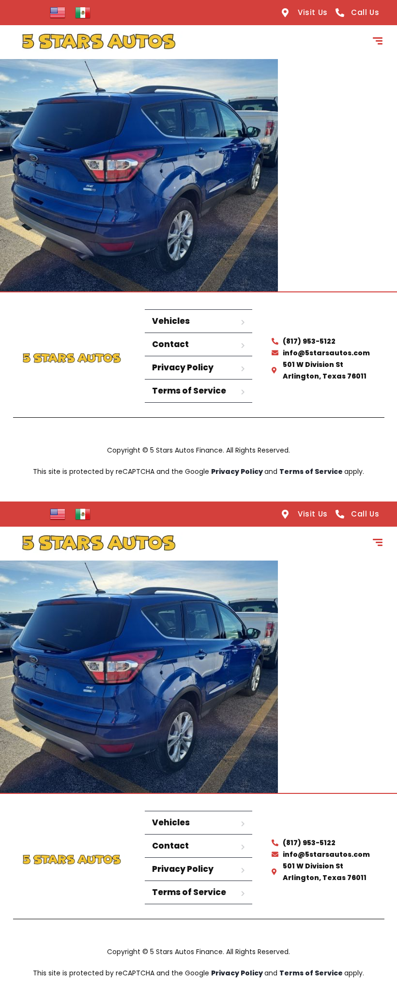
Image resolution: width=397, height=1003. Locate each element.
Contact (170, 344)
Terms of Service (189, 390)
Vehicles (171, 321)
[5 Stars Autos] (99, 42)
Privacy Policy (183, 367)
